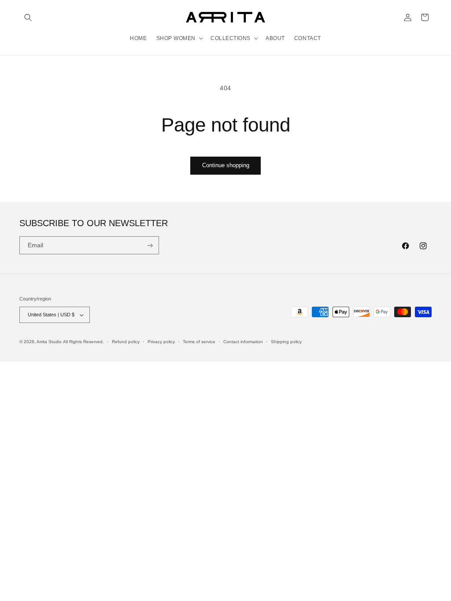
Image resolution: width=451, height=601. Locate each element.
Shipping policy (286, 341)
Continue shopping (225, 165)
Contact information (243, 341)
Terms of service (199, 341)
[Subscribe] (150, 245)
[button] (28, 17)
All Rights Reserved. (83, 341)
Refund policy (126, 341)
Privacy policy (161, 341)
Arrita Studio (49, 341)
